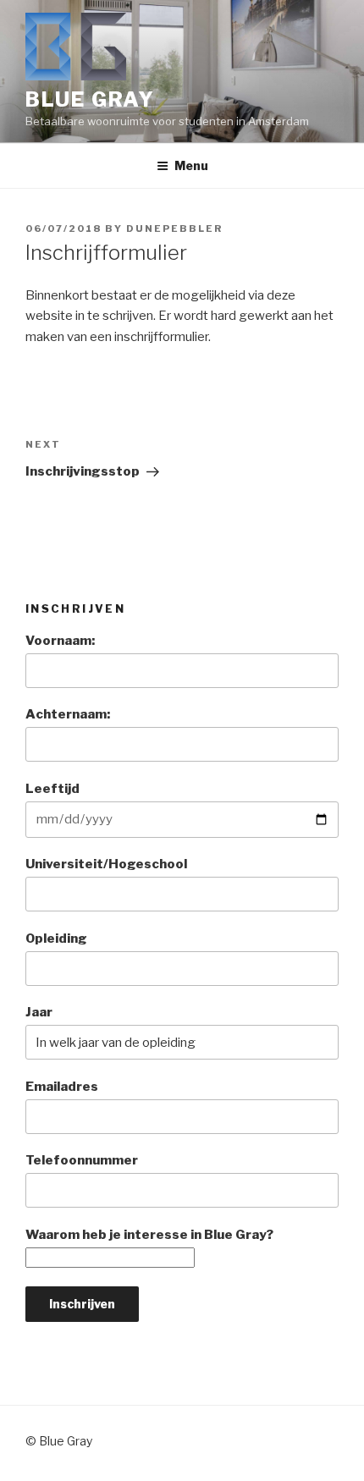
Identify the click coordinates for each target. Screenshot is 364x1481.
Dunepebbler (174, 228)
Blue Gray (90, 99)
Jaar (38, 1012)
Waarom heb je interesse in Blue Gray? (149, 1234)
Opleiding (56, 938)
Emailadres (61, 1086)
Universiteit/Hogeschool (106, 864)
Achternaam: (67, 714)
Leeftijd (52, 788)
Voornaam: (60, 640)
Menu (191, 165)
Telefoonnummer (81, 1160)
